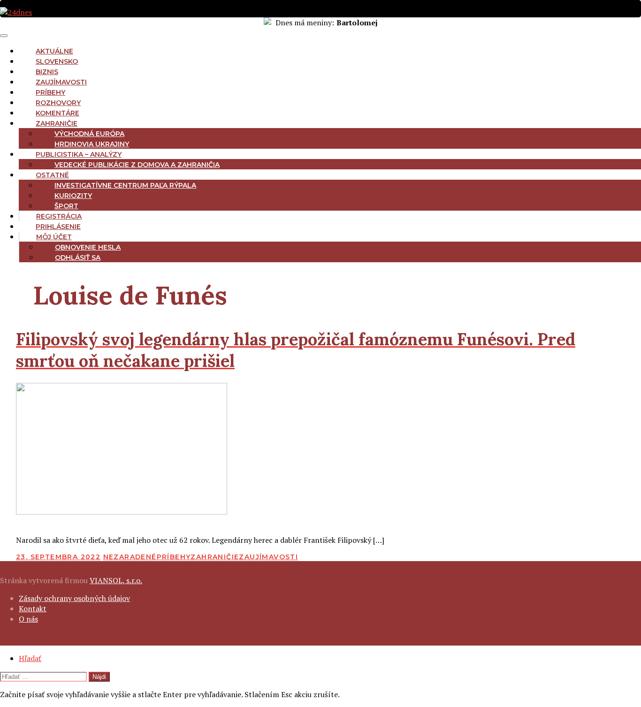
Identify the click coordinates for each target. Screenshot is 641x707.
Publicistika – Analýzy (79, 154)
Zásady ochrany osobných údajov (74, 598)
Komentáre (57, 113)
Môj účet (54, 237)
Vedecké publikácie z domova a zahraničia (137, 164)
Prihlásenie (58, 226)
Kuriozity (73, 195)
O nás (28, 619)
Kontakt (32, 608)
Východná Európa (89, 133)
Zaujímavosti (61, 82)
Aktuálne (54, 51)
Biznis (47, 72)
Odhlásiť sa (77, 257)
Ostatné (52, 175)
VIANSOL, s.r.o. (116, 580)
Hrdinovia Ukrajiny (91, 144)
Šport (66, 206)
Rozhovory (58, 103)
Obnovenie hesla (88, 247)
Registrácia (59, 216)
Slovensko (57, 61)
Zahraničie (56, 123)
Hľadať (30, 658)
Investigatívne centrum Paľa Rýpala (125, 185)
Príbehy (50, 92)
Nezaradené (130, 557)
